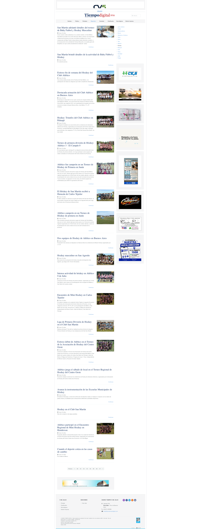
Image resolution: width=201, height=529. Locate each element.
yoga (119, 56)
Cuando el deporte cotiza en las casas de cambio (74, 450)
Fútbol (119, 29)
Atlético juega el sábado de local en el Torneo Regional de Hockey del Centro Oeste (84, 371)
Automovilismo (121, 31)
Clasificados (64, 505)
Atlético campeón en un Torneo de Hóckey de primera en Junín (73, 214)
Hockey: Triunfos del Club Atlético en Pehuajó (75, 119)
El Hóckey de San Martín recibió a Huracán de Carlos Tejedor (73, 192)
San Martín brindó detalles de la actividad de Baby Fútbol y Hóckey (85, 56)
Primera (70, 468)
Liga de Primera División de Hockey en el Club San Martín (74, 323)
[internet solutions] (136, 527)
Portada (63, 503)
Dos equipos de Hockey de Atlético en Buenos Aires (82, 238)
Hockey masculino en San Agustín (73, 255)
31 (80, 468)
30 (77, 468)
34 (90, 468)
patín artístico (121, 27)
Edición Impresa (65, 509)
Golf (119, 49)
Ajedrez (119, 43)
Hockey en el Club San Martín (71, 409)
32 (83, 468)
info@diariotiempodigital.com (110, 511)
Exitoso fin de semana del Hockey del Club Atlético (75, 74)
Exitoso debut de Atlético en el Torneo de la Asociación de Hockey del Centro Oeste (75, 344)
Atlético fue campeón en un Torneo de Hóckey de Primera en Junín (75, 166)
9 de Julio (99, 10)
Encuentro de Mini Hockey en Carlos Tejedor (74, 296)
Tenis (119, 37)
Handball (120, 53)
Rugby (119, 58)
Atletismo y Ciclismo (123, 35)
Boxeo (119, 33)
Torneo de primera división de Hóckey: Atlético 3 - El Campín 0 (75, 144)
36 (96, 468)
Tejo (119, 41)
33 (87, 468)
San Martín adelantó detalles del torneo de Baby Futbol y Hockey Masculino (75, 29)
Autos (119, 39)
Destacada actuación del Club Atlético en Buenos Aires (75, 94)
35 (93, 468)
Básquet (120, 47)
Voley (119, 51)
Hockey (119, 45)
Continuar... (91, 47)
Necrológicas (64, 507)
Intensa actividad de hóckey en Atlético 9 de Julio (75, 274)
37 (100, 468)
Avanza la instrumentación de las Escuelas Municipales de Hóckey (84, 391)
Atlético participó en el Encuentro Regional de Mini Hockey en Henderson (73, 427)
